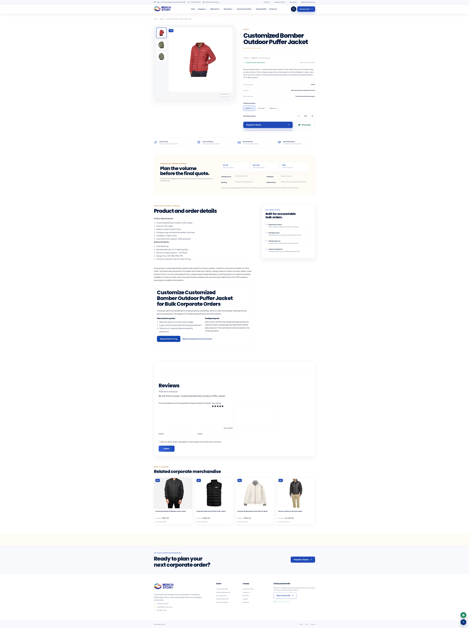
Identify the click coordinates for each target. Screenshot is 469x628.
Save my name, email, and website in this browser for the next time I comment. (191, 442)
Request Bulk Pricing (168, 339)
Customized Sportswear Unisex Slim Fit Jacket (252, 511)
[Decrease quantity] (298, 116)
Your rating (216, 403)
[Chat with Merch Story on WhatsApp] (463, 615)
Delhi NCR (246, 595)
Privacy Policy (293, 2)
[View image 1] (161, 33)
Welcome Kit (214, 9)
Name (161, 433)
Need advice (273, 108)
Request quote (305, 9)
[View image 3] (161, 56)
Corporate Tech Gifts (244, 9)
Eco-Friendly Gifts (221, 595)
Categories (201, 9)
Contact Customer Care (166, 259)
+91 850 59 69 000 (195, 2)
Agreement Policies (279, 2)
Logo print (248, 108)
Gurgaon (245, 599)
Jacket (162, 19)
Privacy (301, 624)
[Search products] (293, 9)
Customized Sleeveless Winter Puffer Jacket (211, 511)
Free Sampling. (162, 246)
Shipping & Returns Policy (308, 2)
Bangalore (246, 602)
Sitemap (313, 624)
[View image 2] (161, 44)
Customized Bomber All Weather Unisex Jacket (170, 511)
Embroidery (261, 108)
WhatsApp (306, 124)
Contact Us (267, 2)
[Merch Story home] (163, 9)
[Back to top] (463, 622)
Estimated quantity (249, 116)
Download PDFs (261, 9)
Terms (306, 624)
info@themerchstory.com (212, 2)
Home (193, 9)
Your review (229, 428)
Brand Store (228, 9)
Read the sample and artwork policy (197, 339)
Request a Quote (253, 124)
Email (200, 433)
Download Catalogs (222, 602)
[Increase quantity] (312, 116)
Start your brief (283, 595)
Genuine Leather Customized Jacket (290, 511)
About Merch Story (248, 589)
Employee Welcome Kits (223, 592)
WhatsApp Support (283, 602)
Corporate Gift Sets (222, 589)
